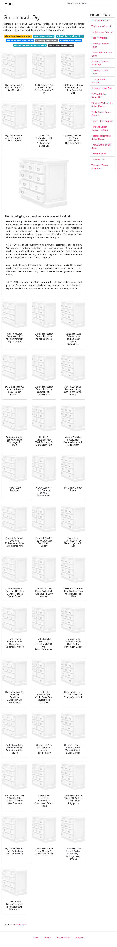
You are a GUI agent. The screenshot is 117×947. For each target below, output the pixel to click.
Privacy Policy (63, 937)
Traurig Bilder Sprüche (102, 120)
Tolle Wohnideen (99, 37)
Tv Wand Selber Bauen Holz (99, 96)
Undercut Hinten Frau (101, 88)
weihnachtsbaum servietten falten (30, 45)
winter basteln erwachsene (61, 45)
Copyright (79, 937)
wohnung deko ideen (44, 36)
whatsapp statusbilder (46, 40)
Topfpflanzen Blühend (101, 31)
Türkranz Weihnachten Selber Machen (102, 104)
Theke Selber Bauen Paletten (101, 113)
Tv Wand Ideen (98, 153)
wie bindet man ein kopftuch (20, 40)
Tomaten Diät (97, 159)
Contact (47, 937)
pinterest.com (19, 924)
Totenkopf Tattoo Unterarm (99, 167)
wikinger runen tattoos (70, 40)
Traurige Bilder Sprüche (98, 81)
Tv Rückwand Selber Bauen (101, 146)
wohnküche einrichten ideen (70, 36)
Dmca (36, 937)
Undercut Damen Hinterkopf (99, 63)
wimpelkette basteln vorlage (18, 36)
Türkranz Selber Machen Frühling (99, 128)
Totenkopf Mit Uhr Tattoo (100, 72)
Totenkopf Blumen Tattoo (100, 45)
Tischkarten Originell (101, 26)
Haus (10, 3)
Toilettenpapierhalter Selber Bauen (101, 137)
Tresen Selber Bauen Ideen (101, 54)
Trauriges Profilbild (100, 20)
